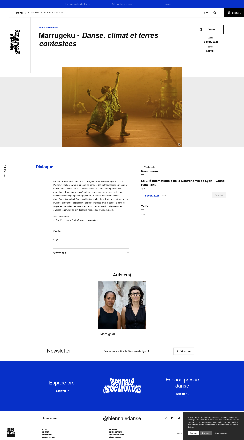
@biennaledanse (122, 418)
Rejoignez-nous (48, 437)
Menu (19, 12)
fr (204, 13)
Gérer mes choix (221, 433)
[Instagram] (166, 418)
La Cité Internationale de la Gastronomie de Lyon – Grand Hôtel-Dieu (183, 183)
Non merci (206, 433)
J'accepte (193, 433)
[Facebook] (172, 418)
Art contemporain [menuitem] (122, 4)
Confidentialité (115, 432)
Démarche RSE (115, 437)
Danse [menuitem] (167, 4)
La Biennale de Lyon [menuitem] (77, 4)
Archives (113, 429)
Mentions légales (116, 435)
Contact (45, 432)
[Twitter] (179, 418)
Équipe (44, 429)
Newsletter (47, 435)
